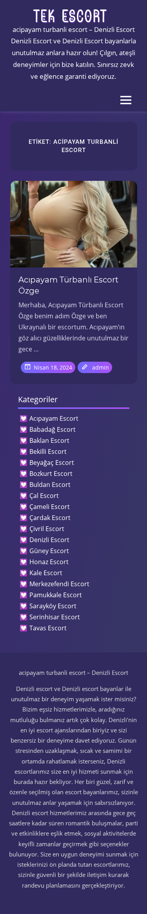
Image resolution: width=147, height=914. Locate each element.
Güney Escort (49, 550)
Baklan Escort (49, 440)
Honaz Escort (49, 561)
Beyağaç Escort (51, 462)
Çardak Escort (50, 517)
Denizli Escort (49, 539)
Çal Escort (44, 495)
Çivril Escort (46, 528)
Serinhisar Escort (54, 617)
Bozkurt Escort (51, 473)
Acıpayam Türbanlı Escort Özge (68, 285)
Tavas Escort (48, 628)
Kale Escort (45, 572)
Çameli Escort (49, 506)
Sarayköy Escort (52, 606)
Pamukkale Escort (55, 595)
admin (100, 367)
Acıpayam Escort (53, 418)
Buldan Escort (50, 484)
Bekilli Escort (48, 451)
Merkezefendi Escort (59, 584)
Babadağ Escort (52, 429)
